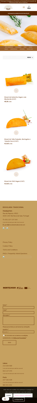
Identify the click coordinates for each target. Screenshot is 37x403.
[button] (5, 399)
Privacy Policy (7, 242)
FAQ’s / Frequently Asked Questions (15, 253)
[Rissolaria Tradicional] (4, 57)
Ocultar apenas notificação (23, 395)
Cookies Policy (8, 246)
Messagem (6, 315)
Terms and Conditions (10, 250)
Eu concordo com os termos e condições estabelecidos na (15, 337)
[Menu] (24, 7)
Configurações (18, 399)
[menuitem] (9, 47)
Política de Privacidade (19, 338)
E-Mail (5, 310)
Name (5, 305)
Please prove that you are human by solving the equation (16, 328)
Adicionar (16, 90)
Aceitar (9, 395)
